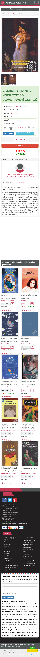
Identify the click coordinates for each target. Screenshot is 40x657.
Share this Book (8, 133)
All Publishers (8, 560)
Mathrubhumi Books (26, 344)
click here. (21, 622)
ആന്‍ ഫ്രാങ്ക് (25, 298)
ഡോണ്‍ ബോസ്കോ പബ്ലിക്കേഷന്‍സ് (13, 298)
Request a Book (27, 556)
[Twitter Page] (10, 502)
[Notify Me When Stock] (12, 303)
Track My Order (8, 558)
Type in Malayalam (28, 563)
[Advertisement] (20, 237)
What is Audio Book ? (29, 542)
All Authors (7, 563)
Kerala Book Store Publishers (9, 344)
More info (29, 655)
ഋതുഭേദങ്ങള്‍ (26, 339)
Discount (11, 14)
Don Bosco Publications (7, 300)
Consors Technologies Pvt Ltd (10, 647)
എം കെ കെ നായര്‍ (7, 428)
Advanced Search (28, 538)
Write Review (20, 183)
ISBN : (11, 110)
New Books (7, 554)
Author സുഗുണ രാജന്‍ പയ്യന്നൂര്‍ (15, 159)
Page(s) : (8, 120)
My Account (7, 544)
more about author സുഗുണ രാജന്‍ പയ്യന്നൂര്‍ (20, 176)
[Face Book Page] (4, 502)
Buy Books (7, 551)
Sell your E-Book (9, 570)
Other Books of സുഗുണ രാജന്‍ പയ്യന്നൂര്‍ (20, 175)
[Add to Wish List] (24, 139)
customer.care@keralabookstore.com (15, 524)
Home (5, 14)
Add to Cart (18, 139)
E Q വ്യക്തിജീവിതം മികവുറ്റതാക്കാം (14, 468)
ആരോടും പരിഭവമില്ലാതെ (10, 425)
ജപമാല (4, 295)
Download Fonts (28, 561)
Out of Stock (6, 304)
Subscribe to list (8, 597)
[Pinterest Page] (15, 502)
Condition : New (9, 123)
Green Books (24, 300)
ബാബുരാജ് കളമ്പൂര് (28, 428)
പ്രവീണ (23, 471)
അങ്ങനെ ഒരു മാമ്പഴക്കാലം (11, 339)
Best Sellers (7, 556)
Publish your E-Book (10, 567)
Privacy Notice (27, 547)
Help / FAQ (26, 559)
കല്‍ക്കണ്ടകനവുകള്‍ (9, 382)
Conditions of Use (28, 549)
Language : (10, 113)
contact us (29, 617)
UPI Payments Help (28, 566)
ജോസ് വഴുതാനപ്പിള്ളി (8, 471)
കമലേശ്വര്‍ (24, 341)
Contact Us (26, 554)
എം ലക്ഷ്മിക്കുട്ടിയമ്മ (28, 384)
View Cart (6, 547)
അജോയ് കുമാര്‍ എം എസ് (10, 341)
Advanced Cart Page (29, 540)
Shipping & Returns (28, 545)
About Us (25, 552)
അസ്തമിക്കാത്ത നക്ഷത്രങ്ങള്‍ (17, 93)
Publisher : (16, 106)
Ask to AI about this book (25, 133)
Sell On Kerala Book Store (11, 565)
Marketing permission (10, 594)
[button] (20, 9)
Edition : (8, 117)
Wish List (6, 549)
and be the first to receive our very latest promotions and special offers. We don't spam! (19, 579)
